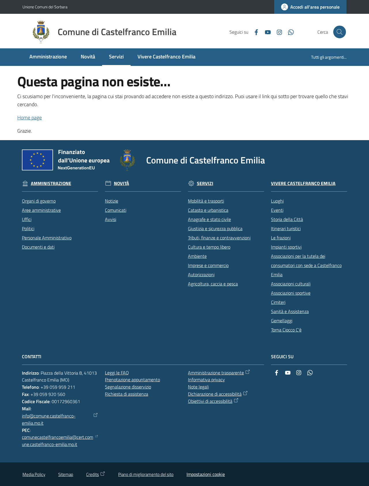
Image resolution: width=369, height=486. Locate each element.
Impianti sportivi (286, 246)
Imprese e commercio (208, 265)
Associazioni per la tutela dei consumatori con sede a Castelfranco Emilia (306, 265)
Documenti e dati (38, 246)
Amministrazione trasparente (216, 372)
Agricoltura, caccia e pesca (213, 283)
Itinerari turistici (286, 228)
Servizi (205, 183)
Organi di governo (39, 200)
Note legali (198, 386)
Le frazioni (281, 237)
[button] (340, 32)
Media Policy (33, 474)
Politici (28, 228)
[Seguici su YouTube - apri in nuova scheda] (265, 31)
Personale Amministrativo (46, 237)
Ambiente (197, 256)
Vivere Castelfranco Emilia (303, 183)
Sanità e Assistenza (290, 311)
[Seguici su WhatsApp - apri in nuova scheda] (288, 31)
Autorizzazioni (201, 274)
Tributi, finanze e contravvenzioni (219, 237)
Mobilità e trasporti (206, 200)
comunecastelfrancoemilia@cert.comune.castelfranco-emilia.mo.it (57, 441)
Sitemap (65, 474)
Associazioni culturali (290, 283)
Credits (92, 474)
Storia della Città (287, 219)
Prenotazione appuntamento (132, 379)
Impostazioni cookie (206, 474)
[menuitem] (48, 57)
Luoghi (277, 200)
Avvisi (110, 219)
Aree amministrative (41, 210)
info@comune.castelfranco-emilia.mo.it (49, 419)
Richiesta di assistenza (126, 393)
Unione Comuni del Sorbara (44, 7)
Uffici (26, 219)
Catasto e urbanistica (208, 210)
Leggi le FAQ (117, 372)
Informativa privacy (206, 379)
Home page (29, 117)
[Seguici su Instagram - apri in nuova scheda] (277, 31)
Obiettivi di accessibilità (210, 401)
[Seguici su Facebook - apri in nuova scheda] (254, 31)
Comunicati (115, 210)
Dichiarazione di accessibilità (215, 393)
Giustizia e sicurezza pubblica (215, 228)
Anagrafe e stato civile (209, 219)
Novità (121, 183)
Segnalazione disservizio (128, 386)
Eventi (277, 210)
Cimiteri (278, 302)
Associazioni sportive (290, 292)
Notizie (111, 200)
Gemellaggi (281, 320)
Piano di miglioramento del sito (146, 474)
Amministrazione (51, 183)
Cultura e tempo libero (209, 246)
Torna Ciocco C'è (286, 329)
